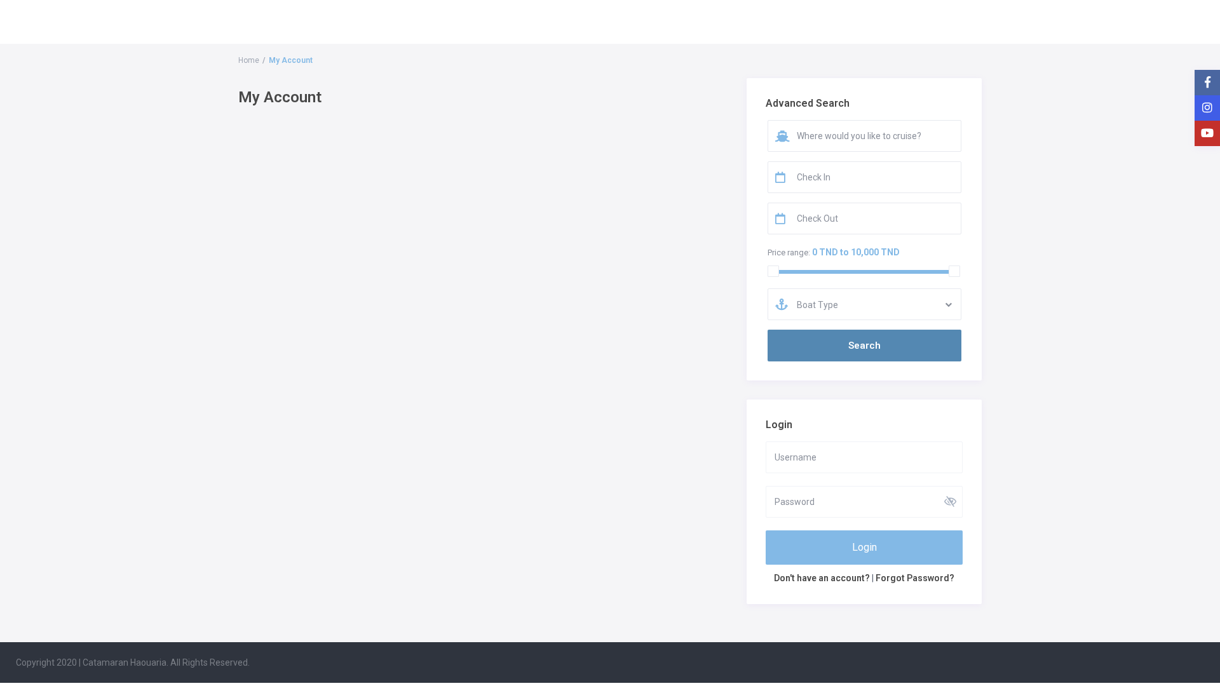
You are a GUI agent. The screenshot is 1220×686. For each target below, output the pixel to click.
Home (248, 60)
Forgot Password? (915, 578)
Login (864, 547)
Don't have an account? (822, 578)
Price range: (789, 252)
